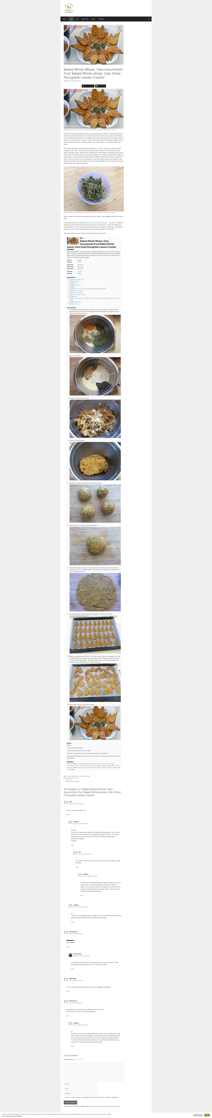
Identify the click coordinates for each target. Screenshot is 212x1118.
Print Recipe (101, 86)
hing (75, 296)
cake (77, 19)
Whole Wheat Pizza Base (73, 781)
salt (71, 304)
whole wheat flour (78, 279)
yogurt (76, 302)
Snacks (88, 776)
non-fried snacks (73, 776)
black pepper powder (79, 294)
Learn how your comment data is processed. (105, 1106)
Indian (79, 262)
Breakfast (101, 19)
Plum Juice (69, 779)
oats (75, 283)
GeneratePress (115, 1115)
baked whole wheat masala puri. (97, 223)
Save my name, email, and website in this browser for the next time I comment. (92, 1097)
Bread (93, 19)
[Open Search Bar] (149, 19)
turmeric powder (79, 290)
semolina (76, 281)
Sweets (64, 19)
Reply (67, 814)
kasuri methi (78, 289)
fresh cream (77, 285)
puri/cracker (82, 776)
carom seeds (76, 298)
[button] (67, 249)
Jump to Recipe (89, 86)
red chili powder (78, 292)
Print (83, 238)
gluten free (85, 19)
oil (74, 287)
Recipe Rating (68, 1059)
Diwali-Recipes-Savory (72, 778)
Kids (71, 19)
